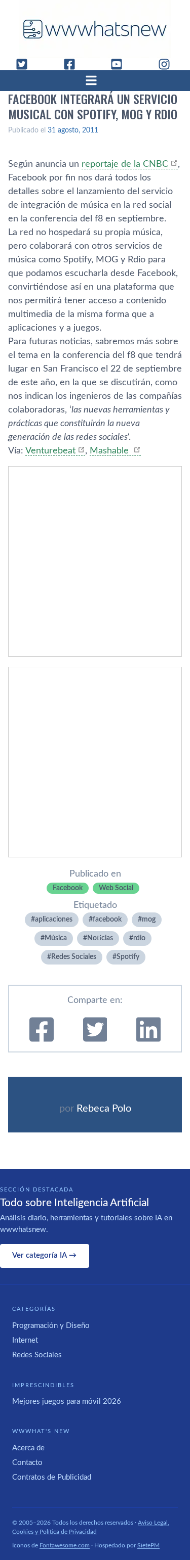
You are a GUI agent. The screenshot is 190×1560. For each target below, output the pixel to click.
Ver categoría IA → (44, 1255)
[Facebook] (73, 64)
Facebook (68, 888)
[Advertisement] (95, 561)
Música (56, 938)
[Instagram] (168, 64)
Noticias (100, 938)
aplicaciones (53, 919)
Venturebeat (50, 450)
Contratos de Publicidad (51, 1477)
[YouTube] (120, 64)
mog (149, 919)
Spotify (128, 956)
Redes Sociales (73, 956)
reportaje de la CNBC (125, 164)
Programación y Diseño (51, 1325)
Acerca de (28, 1448)
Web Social (116, 888)
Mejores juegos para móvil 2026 (66, 1401)
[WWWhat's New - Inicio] (95, 29)
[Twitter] (26, 64)
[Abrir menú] (95, 80)
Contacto (27, 1462)
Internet (25, 1340)
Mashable (110, 450)
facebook (107, 919)
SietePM (148, 1545)
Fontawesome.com (65, 1545)
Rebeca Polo (104, 1109)
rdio (139, 938)
